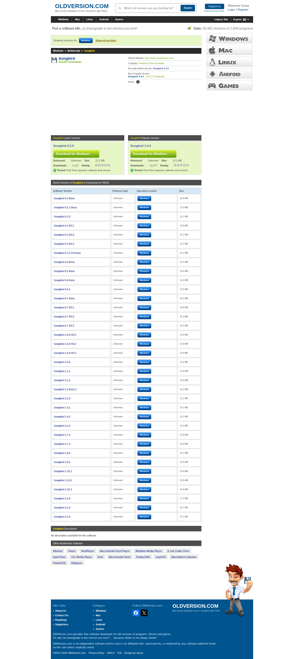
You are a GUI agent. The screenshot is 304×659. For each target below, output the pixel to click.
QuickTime (59, 557)
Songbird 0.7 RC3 (64, 325)
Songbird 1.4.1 (62, 407)
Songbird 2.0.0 (62, 498)
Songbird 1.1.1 (62, 371)
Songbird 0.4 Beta (64, 262)
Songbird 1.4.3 (136, 76)
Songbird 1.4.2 (62, 416)
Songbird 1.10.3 (63, 489)
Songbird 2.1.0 (62, 507)
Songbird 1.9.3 (62, 462)
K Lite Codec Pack (178, 551)
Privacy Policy (96, 653)
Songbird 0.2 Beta (64, 198)
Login (231, 9)
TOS (119, 653)
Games (119, 19)
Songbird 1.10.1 (63, 471)
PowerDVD (59, 563)
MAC (229, 50)
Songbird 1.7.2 (62, 434)
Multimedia (73, 50)
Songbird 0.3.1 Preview (67, 253)
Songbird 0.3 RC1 (64, 225)
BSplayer (76, 563)
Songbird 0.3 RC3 (64, 243)
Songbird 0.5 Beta (64, 271)
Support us (214, 6)
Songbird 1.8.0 (62, 453)
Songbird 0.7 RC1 (64, 307)
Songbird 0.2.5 (62, 216)
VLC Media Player (81, 557)
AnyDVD (161, 557)
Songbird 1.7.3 (62, 444)
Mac (77, 19)
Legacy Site (221, 19)
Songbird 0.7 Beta (64, 298)
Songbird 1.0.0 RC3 (65, 353)
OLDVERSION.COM (82, 6)
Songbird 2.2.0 (161, 68)
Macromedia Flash (119, 557)
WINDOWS (229, 38)
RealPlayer (87, 551)
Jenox (139, 653)
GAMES (229, 85)
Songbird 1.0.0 (62, 362)
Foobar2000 (143, 557)
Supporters (61, 624)
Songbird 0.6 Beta (64, 280)
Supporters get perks (214, 11)
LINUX (229, 62)
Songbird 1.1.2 (62, 380)
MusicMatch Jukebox (183, 557)
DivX (100, 557)
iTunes (72, 551)
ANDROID (229, 73)
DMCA (110, 653)
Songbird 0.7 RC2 (64, 316)
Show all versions (106, 40)
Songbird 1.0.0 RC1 (65, 334)
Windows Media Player (148, 551)
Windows (63, 19)
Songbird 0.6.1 (62, 289)
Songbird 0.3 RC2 (64, 234)
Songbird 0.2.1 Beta (65, 207)
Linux (89, 19)
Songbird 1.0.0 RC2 (65, 344)
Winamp (57, 551)
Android (104, 19)
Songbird (67, 58)
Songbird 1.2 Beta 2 (65, 389)
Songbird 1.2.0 (62, 398)
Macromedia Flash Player (115, 551)
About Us (60, 610)
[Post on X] (138, 82)
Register (243, 9)
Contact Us (61, 615)
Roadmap (61, 619)
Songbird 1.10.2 (63, 480)
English (237, 19)
